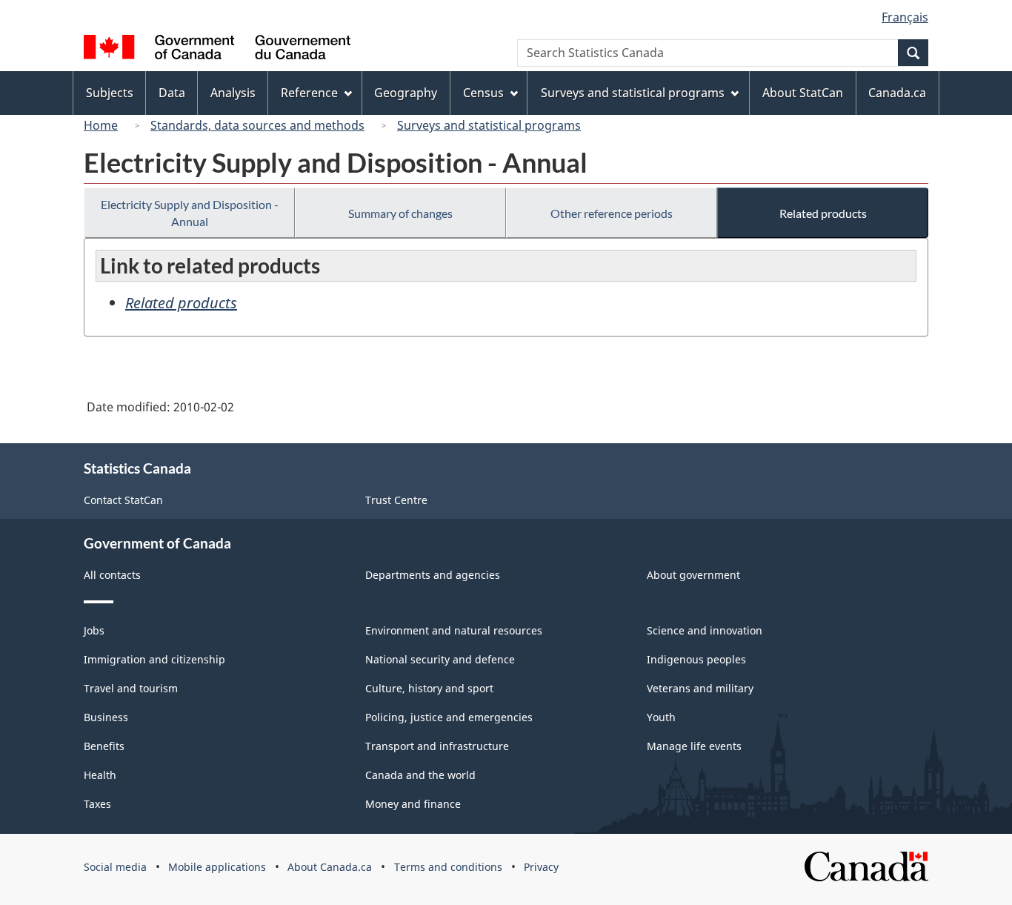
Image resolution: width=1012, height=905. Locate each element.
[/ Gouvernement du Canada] (217, 49)
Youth (661, 717)
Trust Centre (396, 500)
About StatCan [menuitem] (802, 92)
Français (905, 17)
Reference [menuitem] (309, 92)
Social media (115, 867)
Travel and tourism (131, 688)
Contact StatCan (123, 500)
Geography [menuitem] (405, 92)
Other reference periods (611, 213)
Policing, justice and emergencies (449, 717)
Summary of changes (400, 213)
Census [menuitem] (483, 92)
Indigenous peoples (696, 659)
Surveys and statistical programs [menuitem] (633, 92)
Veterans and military (700, 688)
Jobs (94, 630)
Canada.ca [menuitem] (897, 92)
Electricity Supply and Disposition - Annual (190, 212)
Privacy (541, 867)
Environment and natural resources (453, 630)
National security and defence (440, 659)
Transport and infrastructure (437, 746)
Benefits (104, 746)
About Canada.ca (329, 867)
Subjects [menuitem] (109, 92)
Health (100, 775)
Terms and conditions (448, 867)
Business (106, 717)
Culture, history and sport (429, 688)
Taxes (97, 804)
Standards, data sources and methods (257, 125)
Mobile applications (217, 867)
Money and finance (413, 804)
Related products (823, 213)
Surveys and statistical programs (489, 125)
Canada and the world (420, 775)
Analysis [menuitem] (233, 92)
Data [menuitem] (172, 92)
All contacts (112, 575)
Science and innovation (704, 630)
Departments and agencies (432, 575)
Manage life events (694, 746)
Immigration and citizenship (154, 659)
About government (693, 575)
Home (101, 125)
